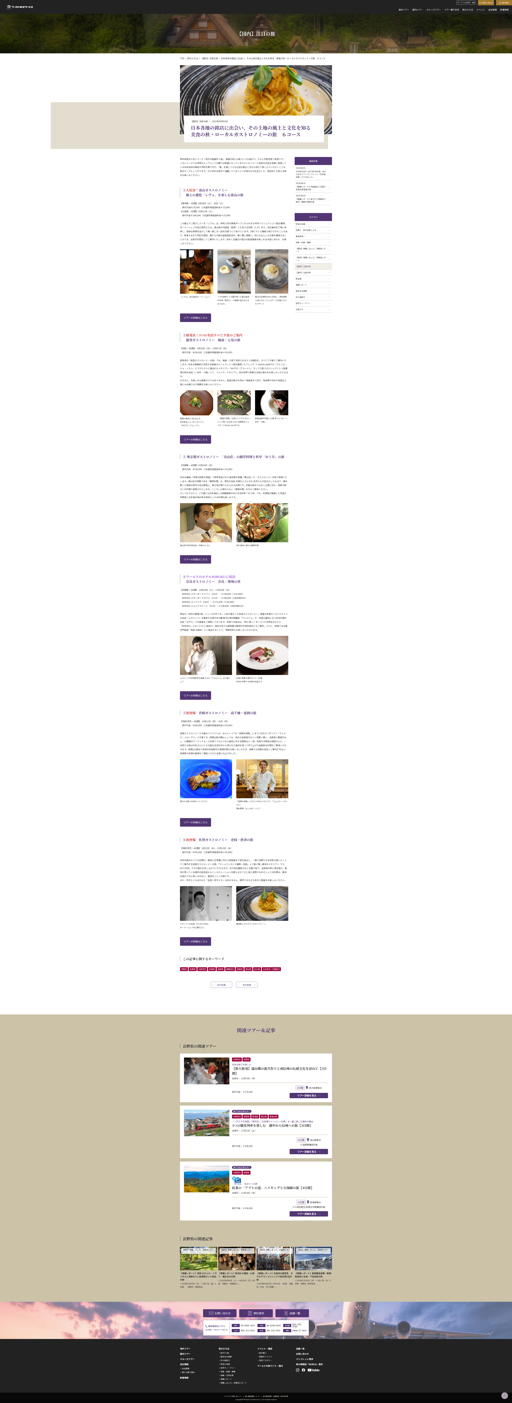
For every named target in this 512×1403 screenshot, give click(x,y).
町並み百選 (225, 1364)
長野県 (220, 969)
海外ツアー (404, 10)
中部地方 (202, 969)
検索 (473, 2)
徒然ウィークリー (228, 1367)
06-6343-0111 (274, 1325)
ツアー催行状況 (451, 10)
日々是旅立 (225, 1360)
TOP (182, 58)
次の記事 (247, 984)
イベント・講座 (264, 1348)
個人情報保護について (252, 1396)
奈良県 (212, 969)
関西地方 (230, 969)
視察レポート (226, 1379)
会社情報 (492, 10)
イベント (480, 10)
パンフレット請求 (304, 1359)
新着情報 (504, 10)
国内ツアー (417, 10)
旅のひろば (467, 10)
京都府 (184, 969)
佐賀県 (192, 969)
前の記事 (221, 984)
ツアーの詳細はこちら (195, 317)
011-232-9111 (273, 1330)
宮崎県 (240, 969)
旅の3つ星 (225, 1353)
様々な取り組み (188, 1372)
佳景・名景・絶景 (228, 1371)
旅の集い (263, 1353)
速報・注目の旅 (227, 1375)
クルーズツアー (433, 10)
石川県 (257, 969)
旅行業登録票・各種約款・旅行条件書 (275, 1396)
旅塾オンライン (265, 1356)
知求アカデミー (265, 1360)
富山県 (248, 969)
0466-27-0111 (299, 1330)
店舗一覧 (295, 1313)
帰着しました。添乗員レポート (234, 1382)
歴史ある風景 (226, 1356)
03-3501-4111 (248, 1325)
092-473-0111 (248, 1330)
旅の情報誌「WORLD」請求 (309, 1364)
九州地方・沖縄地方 (271, 969)
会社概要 (185, 1368)
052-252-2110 (297, 1325)
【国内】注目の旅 (209, 58)
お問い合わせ (487, 2)
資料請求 (505, 2)
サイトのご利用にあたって (233, 1396)
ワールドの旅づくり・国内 (270, 1365)
